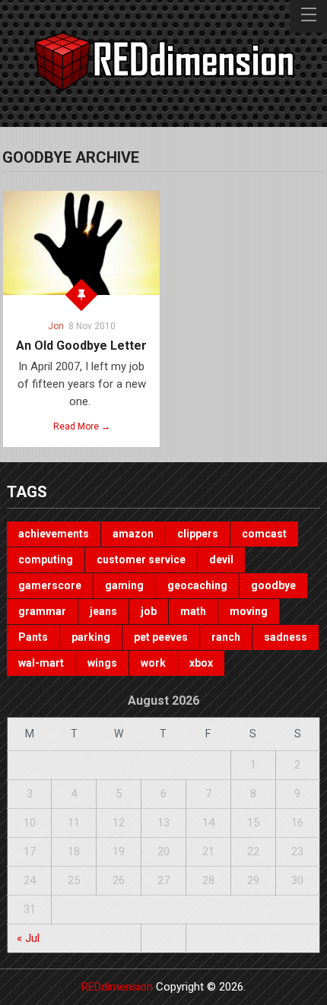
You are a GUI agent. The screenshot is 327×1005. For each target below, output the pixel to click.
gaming (124, 585)
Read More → (81, 426)
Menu (308, 16)
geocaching (197, 585)
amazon (133, 534)
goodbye (273, 585)
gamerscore (49, 585)
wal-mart (41, 663)
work (153, 663)
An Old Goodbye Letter (81, 345)
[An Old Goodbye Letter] (81, 243)
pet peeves (161, 637)
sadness (285, 637)
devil (221, 559)
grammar (42, 611)
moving (249, 611)
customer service (141, 559)
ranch (225, 637)
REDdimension (117, 987)
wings (102, 663)
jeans (103, 611)
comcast (264, 534)
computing (45, 559)
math (193, 611)
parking (90, 637)
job (149, 611)
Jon (56, 326)
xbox (201, 663)
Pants (33, 637)
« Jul (28, 938)
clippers (197, 534)
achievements (53, 534)
